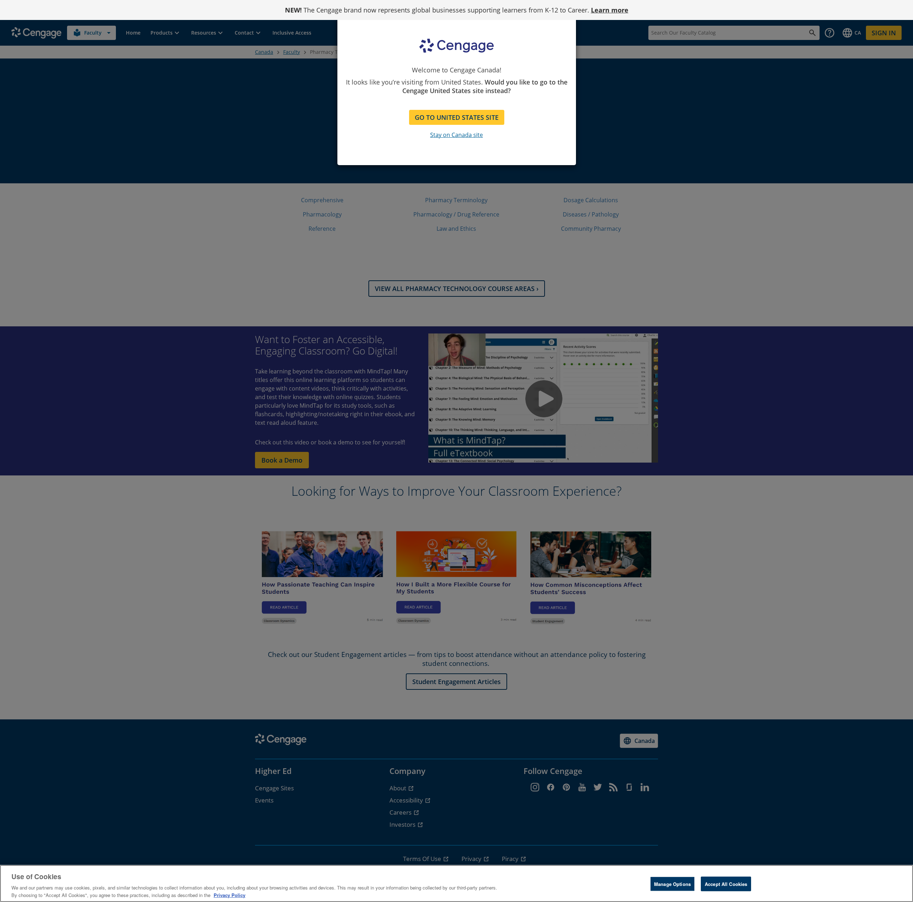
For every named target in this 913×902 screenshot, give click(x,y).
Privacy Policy (229, 894)
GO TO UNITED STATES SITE (457, 117)
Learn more (609, 10)
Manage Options (672, 884)
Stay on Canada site (456, 135)
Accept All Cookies (726, 884)
